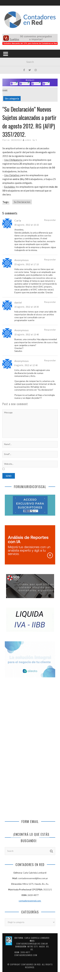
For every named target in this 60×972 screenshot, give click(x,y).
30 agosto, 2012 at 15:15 (26, 224)
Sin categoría (12, 98)
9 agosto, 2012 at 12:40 (26, 365)
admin (28, 140)
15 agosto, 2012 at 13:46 (26, 334)
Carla (17, 220)
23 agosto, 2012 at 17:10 (26, 264)
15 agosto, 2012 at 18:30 (26, 306)
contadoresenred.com (30, 900)
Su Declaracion (22, 201)
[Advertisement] (30, 715)
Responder (50, 220)
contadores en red (31, 964)
